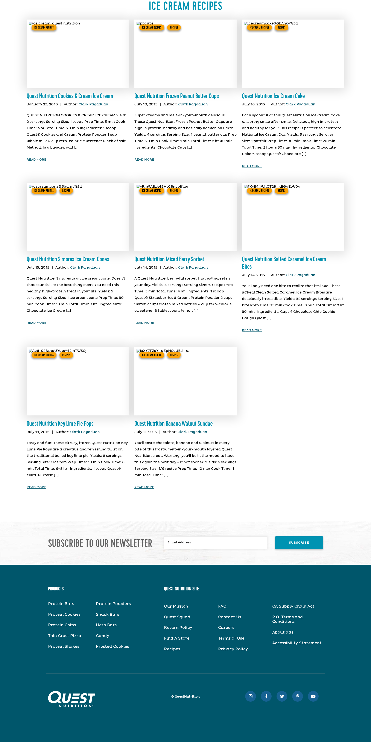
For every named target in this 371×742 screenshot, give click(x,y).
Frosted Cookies (112, 647)
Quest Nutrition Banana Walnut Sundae (173, 423)
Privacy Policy (233, 649)
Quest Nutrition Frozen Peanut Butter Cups (176, 96)
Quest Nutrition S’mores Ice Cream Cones (68, 259)
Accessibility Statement (297, 643)
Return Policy (178, 628)
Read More (36, 159)
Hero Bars (106, 625)
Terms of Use (231, 638)
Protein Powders (113, 604)
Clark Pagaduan (93, 104)
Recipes (174, 27)
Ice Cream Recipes (44, 27)
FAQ (222, 606)
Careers (226, 628)
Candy (102, 636)
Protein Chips (62, 625)
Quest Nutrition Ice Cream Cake (273, 96)
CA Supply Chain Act (293, 606)
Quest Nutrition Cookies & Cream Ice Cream (70, 96)
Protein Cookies (64, 615)
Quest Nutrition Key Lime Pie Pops (60, 423)
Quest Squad (177, 617)
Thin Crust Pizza (64, 636)
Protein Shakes (63, 647)
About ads (282, 632)
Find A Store (177, 638)
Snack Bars (107, 615)
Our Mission (176, 606)
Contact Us (229, 617)
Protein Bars (61, 604)
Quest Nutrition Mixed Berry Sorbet (169, 259)
